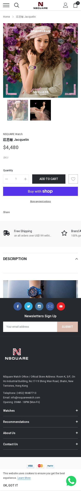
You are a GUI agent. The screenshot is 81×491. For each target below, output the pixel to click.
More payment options (40, 201)
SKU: (6, 157)
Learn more (24, 478)
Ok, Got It (10, 485)
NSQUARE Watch (13, 134)
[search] (16, 5)
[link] (17, 110)
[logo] (40, 5)
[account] (65, 5)
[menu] (6, 5)
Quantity (8, 170)
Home (6, 17)
